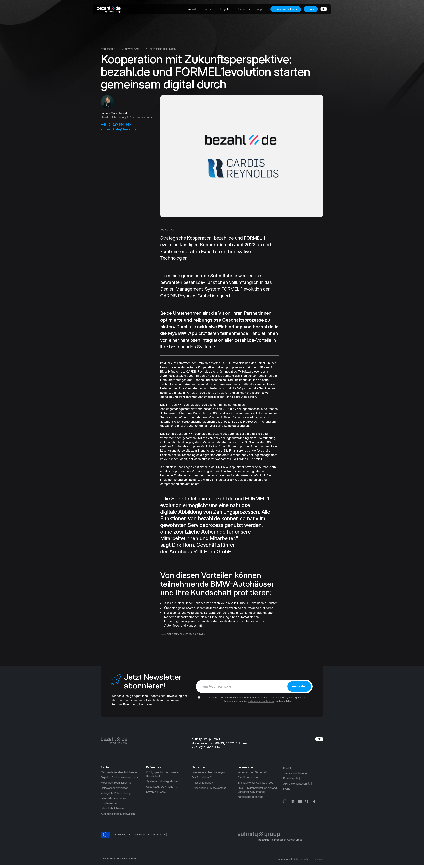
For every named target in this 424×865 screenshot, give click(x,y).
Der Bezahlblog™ (202, 777)
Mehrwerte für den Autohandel (119, 772)
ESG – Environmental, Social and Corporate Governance (257, 789)
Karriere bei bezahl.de (250, 796)
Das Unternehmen (248, 777)
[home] (110, 9)
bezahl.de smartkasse (114, 798)
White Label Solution (113, 808)
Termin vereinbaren (285, 9)
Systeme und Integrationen (162, 781)
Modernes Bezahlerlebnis (116, 782)
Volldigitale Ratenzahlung (116, 793)
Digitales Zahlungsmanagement (119, 777)
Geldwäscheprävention (114, 788)
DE (319, 739)
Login (310, 9)
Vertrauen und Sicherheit (252, 772)
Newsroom (132, 49)
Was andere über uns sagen (208, 772)
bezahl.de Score (156, 792)
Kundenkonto (109, 803)
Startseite (108, 49)
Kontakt (287, 768)
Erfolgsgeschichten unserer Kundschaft (162, 774)
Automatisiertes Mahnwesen (118, 813)
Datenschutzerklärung (261, 701)
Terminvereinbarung (295, 773)
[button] (193, 9)
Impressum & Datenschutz (292, 859)
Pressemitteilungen (163, 49)
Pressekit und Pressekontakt (209, 788)
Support (260, 9)
